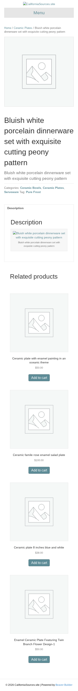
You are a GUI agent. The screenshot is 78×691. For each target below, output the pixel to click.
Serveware (11, 192)
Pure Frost (33, 192)
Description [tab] (15, 208)
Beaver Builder (64, 684)
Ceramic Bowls (30, 187)
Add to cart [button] (39, 378)
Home (7, 28)
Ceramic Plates (23, 28)
